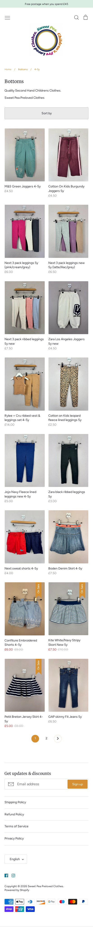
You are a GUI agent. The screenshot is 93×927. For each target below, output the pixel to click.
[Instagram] (11, 875)
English (15, 859)
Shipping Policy (15, 802)
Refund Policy (14, 814)
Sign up (77, 784)
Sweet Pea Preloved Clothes (45, 886)
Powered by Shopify (17, 890)
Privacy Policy (14, 838)
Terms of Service (16, 826)
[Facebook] (4, 875)
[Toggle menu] (7, 17)
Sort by (47, 113)
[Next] (58, 740)
